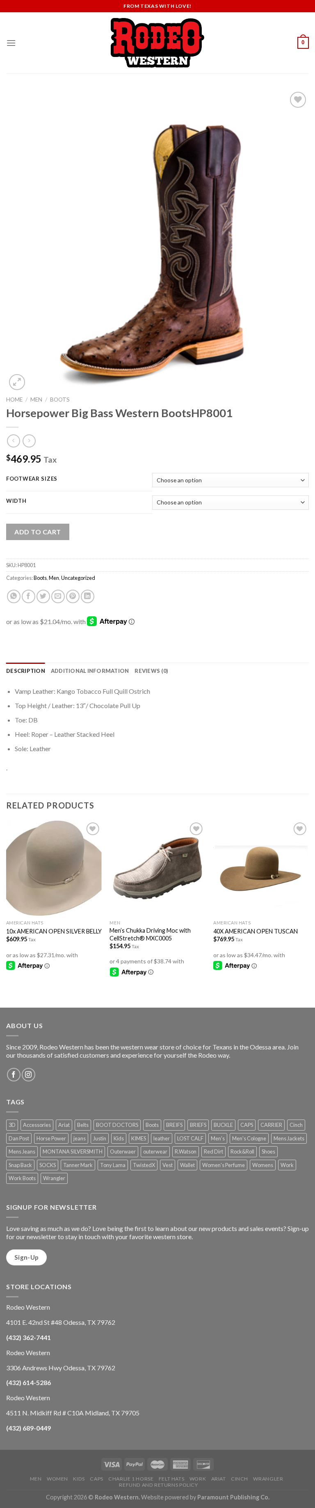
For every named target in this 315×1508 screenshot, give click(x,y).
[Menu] (11, 43)
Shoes (268, 1151)
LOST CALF (190, 1138)
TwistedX (144, 1165)
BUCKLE (223, 1125)
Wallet (187, 1165)
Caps (96, 1479)
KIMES (138, 1138)
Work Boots (22, 1178)
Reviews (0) (151, 671)
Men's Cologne (249, 1138)
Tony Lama (113, 1165)
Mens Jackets (289, 1138)
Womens (262, 1165)
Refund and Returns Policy (158, 1485)
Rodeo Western (117, 1497)
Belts (83, 1125)
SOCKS (47, 1165)
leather (161, 1138)
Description (25, 671)
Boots (60, 399)
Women (57, 1479)
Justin (99, 1138)
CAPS (246, 1125)
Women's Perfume (223, 1165)
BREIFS (174, 1125)
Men (36, 399)
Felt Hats (172, 1479)
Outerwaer (123, 1151)
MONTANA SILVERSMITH (73, 1151)
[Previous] (6, 913)
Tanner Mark (78, 1165)
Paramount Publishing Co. (233, 1497)
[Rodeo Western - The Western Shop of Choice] (157, 43)
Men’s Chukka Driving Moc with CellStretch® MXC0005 (150, 934)
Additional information (90, 671)
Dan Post (19, 1138)
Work (287, 1165)
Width (16, 501)
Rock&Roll (242, 1151)
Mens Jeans (22, 1151)
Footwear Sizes (31, 479)
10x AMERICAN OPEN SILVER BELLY (54, 931)
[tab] (25, 671)
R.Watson (185, 1151)
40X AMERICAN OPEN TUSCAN (255, 931)
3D (12, 1125)
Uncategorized (78, 578)
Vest (167, 1165)
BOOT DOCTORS (117, 1125)
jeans (79, 1138)
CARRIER (271, 1125)
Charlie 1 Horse (130, 1479)
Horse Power (51, 1138)
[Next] (308, 913)
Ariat (64, 1125)
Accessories (37, 1125)
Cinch (296, 1125)
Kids (119, 1138)
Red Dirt (213, 1151)
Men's (218, 1138)
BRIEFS (198, 1125)
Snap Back (20, 1165)
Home (14, 399)
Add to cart (37, 532)
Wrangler (54, 1178)
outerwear (155, 1151)
